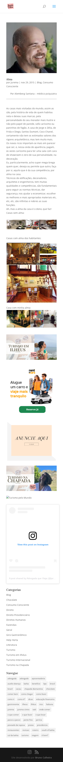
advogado (24, 678)
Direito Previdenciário (18, 614)
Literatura (11, 644)
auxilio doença (14, 683)
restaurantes (13, 730)
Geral (9, 629)
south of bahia (48, 730)
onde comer (44, 709)
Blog (39, 82)
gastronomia (13, 704)
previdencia (42, 725)
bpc (45, 683)
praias (31, 725)
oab (34, 709)
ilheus (25, 704)
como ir (11, 699)
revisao (25, 730)
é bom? (45, 735)
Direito (10, 609)
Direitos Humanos (16, 619)
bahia (26, 683)
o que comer (13, 714)
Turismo (10, 649)
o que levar (41, 714)
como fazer (41, 694)
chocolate (50, 688)
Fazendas (11, 624)
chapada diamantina (33, 688)
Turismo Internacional (18, 659)
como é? (21, 699)
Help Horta (12, 639)
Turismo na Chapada (17, 665)
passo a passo (14, 719)
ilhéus (33, 704)
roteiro (35, 730)
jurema (11, 709)
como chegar (27, 694)
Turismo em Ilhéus (16, 654)
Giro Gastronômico (16, 634)
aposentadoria (38, 678)
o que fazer (27, 714)
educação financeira (45, 699)
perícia (39, 719)
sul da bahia (13, 735)
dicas (30, 699)
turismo (25, 735)
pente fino (28, 719)
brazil (10, 688)
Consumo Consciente (17, 604)
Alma (9, 79)
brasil (52, 683)
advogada (12, 678)
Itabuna (49, 704)
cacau (18, 688)
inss (41, 704)
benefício (36, 683)
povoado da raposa (16, 725)
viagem (35, 735)
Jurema (14, 82)
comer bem (13, 694)
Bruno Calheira (43, 757)
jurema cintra (23, 709)
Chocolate (11, 599)
